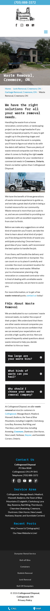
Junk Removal (25, 579)
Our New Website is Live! (25, 533)
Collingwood (10, 413)
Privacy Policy (25, 600)
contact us (31, 295)
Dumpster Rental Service (25, 553)
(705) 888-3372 (25, 2)
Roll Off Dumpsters (25, 586)
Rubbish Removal (25, 573)
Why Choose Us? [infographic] (25, 528)
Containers (25, 566)
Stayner (28, 435)
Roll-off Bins (25, 560)
